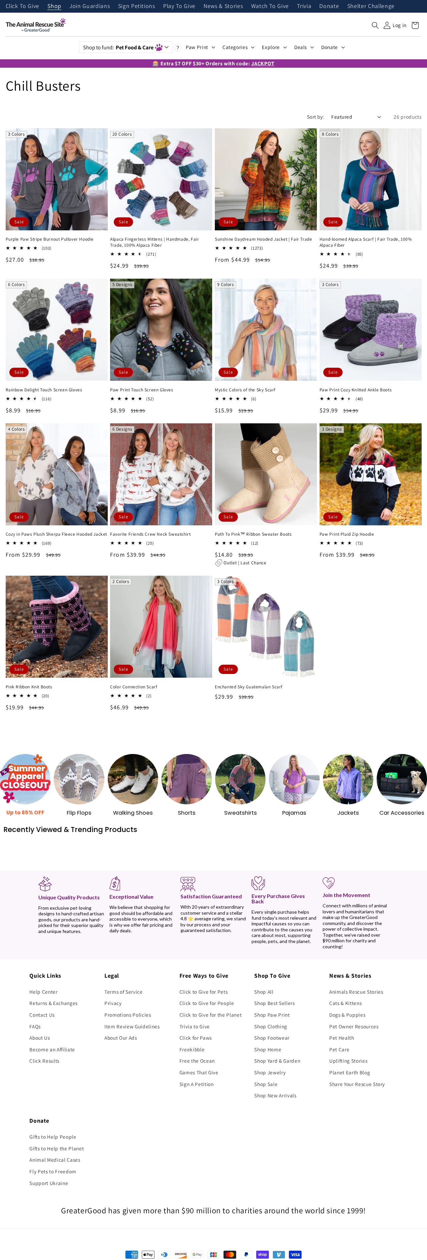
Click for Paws (195, 1037)
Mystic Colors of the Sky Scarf (245, 390)
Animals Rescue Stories (356, 991)
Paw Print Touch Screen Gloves (141, 390)
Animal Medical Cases (54, 1159)
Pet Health (341, 1037)
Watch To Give (270, 6)
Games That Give (199, 1072)
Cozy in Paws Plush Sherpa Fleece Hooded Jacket (56, 534)
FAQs (35, 1026)
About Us (39, 1037)
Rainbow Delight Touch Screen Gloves (44, 390)
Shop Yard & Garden (277, 1060)
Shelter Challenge (371, 6)
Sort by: (315, 116)
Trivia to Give (194, 1026)
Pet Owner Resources (354, 1026)
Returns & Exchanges (53, 1003)
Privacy (113, 1003)
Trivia (304, 6)
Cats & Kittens (345, 1003)
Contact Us (42, 1014)
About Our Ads (120, 1037)
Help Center (43, 991)
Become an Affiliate (52, 1049)
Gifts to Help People (52, 1136)
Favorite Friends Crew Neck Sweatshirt (150, 534)
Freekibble (192, 1049)
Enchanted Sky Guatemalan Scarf (249, 687)
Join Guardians (89, 6)
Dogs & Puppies (347, 1014)
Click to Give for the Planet (210, 1014)
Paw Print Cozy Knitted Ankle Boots (356, 390)
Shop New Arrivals (275, 1095)
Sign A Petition (196, 1084)
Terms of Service (123, 991)
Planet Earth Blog (349, 1072)
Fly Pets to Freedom (52, 1171)
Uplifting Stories (348, 1060)
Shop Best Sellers (274, 1003)
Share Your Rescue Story (357, 1084)
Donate (329, 6)
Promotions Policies (127, 1014)
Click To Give (23, 6)
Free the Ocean (197, 1060)
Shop (54, 6)
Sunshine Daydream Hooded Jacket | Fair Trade (263, 239)
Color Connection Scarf (133, 687)
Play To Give (179, 6)
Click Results (44, 1060)
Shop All (263, 991)
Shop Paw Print (272, 1014)
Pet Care (339, 1049)
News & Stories (223, 6)
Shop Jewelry (270, 1072)
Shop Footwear (272, 1037)
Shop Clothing (270, 1026)
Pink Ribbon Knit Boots (29, 687)
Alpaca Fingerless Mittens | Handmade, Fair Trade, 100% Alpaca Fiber (154, 242)
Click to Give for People (206, 1003)
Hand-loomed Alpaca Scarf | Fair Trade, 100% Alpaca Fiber (366, 242)
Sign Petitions (136, 6)
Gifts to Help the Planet (56, 1148)
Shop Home (267, 1049)
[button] (375, 25)
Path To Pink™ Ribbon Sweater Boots (253, 534)
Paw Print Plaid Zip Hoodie (347, 534)
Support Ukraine (48, 1183)
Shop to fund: (118, 47)
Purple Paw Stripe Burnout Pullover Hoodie (50, 239)
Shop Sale (266, 1084)
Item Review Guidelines (132, 1026)
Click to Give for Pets (203, 991)
